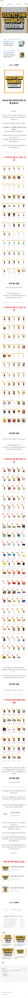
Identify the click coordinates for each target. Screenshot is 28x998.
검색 (21, 3)
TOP (25, 993)
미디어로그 (10, 4)
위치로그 (18, 4)
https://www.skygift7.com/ (11, 39)
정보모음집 (6, 916)
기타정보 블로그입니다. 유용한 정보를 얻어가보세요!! (11, 971)
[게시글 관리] (9, 910)
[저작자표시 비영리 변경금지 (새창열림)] (19, 909)
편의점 (11, 916)
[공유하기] (7, 910)
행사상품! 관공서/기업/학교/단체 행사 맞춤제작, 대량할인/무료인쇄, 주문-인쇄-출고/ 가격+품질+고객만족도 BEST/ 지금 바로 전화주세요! (9, 44)
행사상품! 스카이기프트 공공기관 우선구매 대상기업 (9, 42)
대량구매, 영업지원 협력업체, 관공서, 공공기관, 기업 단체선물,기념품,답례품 (9, 55)
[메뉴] (25, 3)
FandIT (4, 968)
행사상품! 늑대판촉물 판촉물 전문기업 (9, 53)
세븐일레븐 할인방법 (8, 927)
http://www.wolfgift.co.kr (10, 50)
